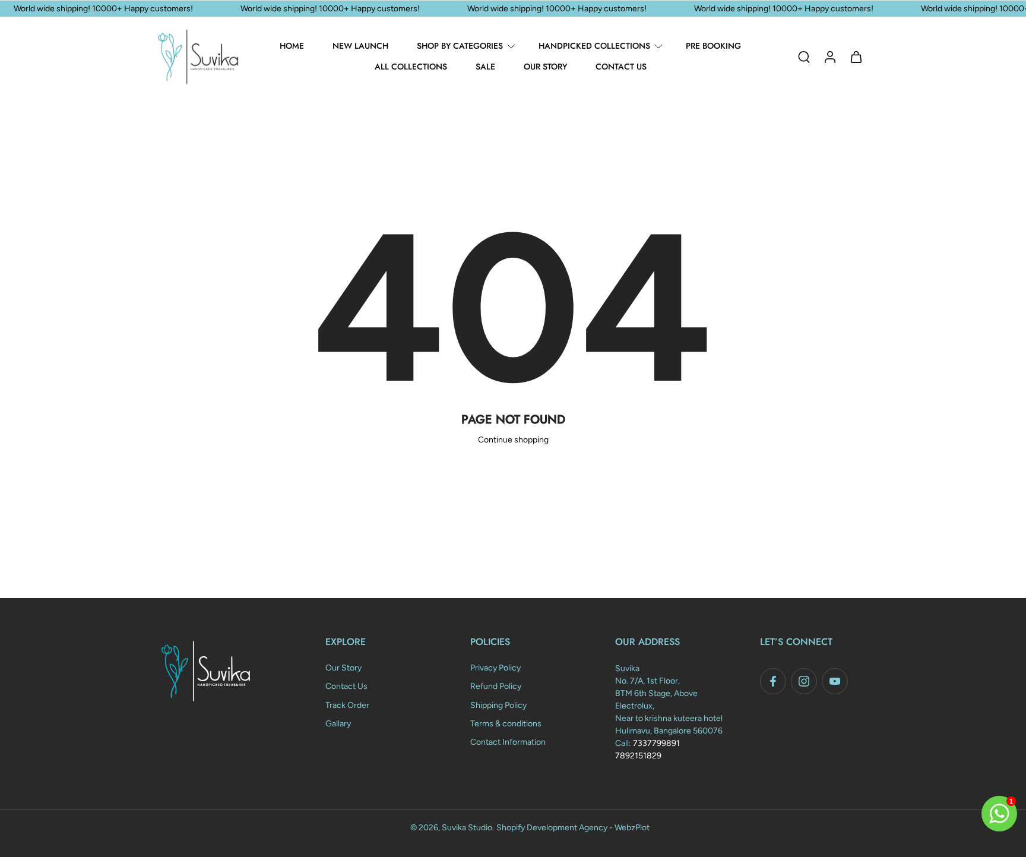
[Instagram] (804, 681)
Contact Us (346, 686)
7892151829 (638, 756)
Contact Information (508, 742)
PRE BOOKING (713, 46)
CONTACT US (621, 67)
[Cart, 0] (856, 57)
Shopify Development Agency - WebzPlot (573, 828)
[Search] (804, 57)
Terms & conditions (506, 724)
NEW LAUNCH (360, 46)
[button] (380, 642)
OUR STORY (545, 67)
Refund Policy (495, 686)
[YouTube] (835, 681)
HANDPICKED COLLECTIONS (594, 46)
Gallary (338, 724)
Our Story (343, 668)
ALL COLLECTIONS (411, 67)
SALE (485, 67)
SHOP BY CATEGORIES (460, 46)
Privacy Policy (495, 668)
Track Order (347, 705)
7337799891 (656, 743)
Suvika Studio (467, 828)
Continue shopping (513, 440)
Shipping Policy (498, 705)
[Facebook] (773, 681)
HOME (292, 46)
